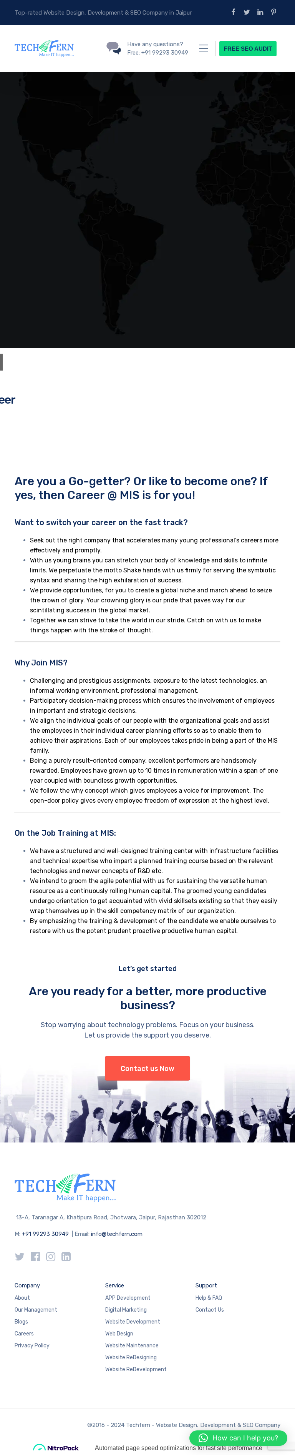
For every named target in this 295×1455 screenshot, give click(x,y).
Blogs (21, 1322)
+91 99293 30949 (46, 1234)
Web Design (119, 1333)
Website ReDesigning (131, 1357)
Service (114, 1285)
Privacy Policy (32, 1345)
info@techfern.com (117, 1234)
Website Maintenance (132, 1345)
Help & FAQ (209, 1298)
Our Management (36, 1310)
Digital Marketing (126, 1310)
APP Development (128, 1298)
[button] (238, 1438)
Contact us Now (147, 1068)
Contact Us (210, 1310)
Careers (24, 1333)
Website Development (132, 1322)
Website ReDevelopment (136, 1369)
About (22, 1298)
